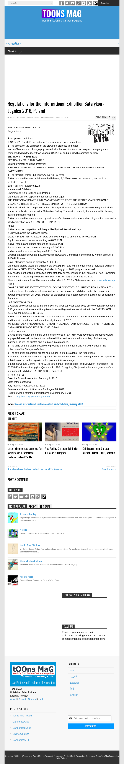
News (12, 50)
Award (22, 699)
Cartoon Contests (26, 117)
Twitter (67, 3)
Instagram (84, 3)
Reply (12, 117)
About (13, 699)
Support (32, 699)
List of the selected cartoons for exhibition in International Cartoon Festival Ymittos (25, 452)
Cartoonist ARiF (21, 740)
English (74, 695)
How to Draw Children (30, 545)
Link (41, 699)
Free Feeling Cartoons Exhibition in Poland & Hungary (61, 450)
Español (74, 682)
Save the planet (109, 469)
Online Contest (21, 734)
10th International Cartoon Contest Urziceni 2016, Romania (98, 450)
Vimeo (95, 3)
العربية (73, 676)
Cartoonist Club (21, 721)
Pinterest (78, 3)
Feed (89, 3)
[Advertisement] (62, 32)
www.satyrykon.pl (106, 280)
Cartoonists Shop (22, 728)
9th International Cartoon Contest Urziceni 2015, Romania (35, 469)
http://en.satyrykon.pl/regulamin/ (33, 396)
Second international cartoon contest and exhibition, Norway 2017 (49, 404)
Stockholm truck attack (31, 561)
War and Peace (26, 576)
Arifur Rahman (62, 758)
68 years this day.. (28, 514)
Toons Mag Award (22, 715)
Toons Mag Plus (29, 756)
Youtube (72, 3)
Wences (23, 530)
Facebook (61, 3)
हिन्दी (72, 689)
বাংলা (72, 670)
